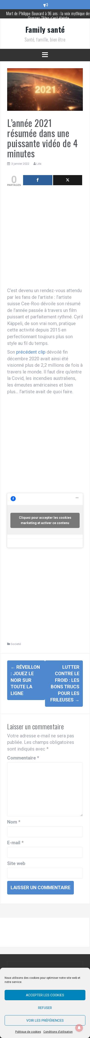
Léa (38, 163)
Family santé (45, 29)
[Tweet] (67, 180)
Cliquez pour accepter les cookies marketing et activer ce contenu (45, 520)
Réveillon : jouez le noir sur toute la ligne (25, 680)
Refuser (45, 1008)
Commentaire (23, 758)
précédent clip (30, 352)
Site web (16, 863)
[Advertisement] (45, 238)
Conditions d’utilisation (58, 1031)
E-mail (15, 842)
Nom (13, 822)
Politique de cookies (28, 1031)
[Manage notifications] (79, 1028)
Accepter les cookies (45, 995)
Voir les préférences (45, 1020)
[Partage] (37, 180)
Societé (16, 644)
